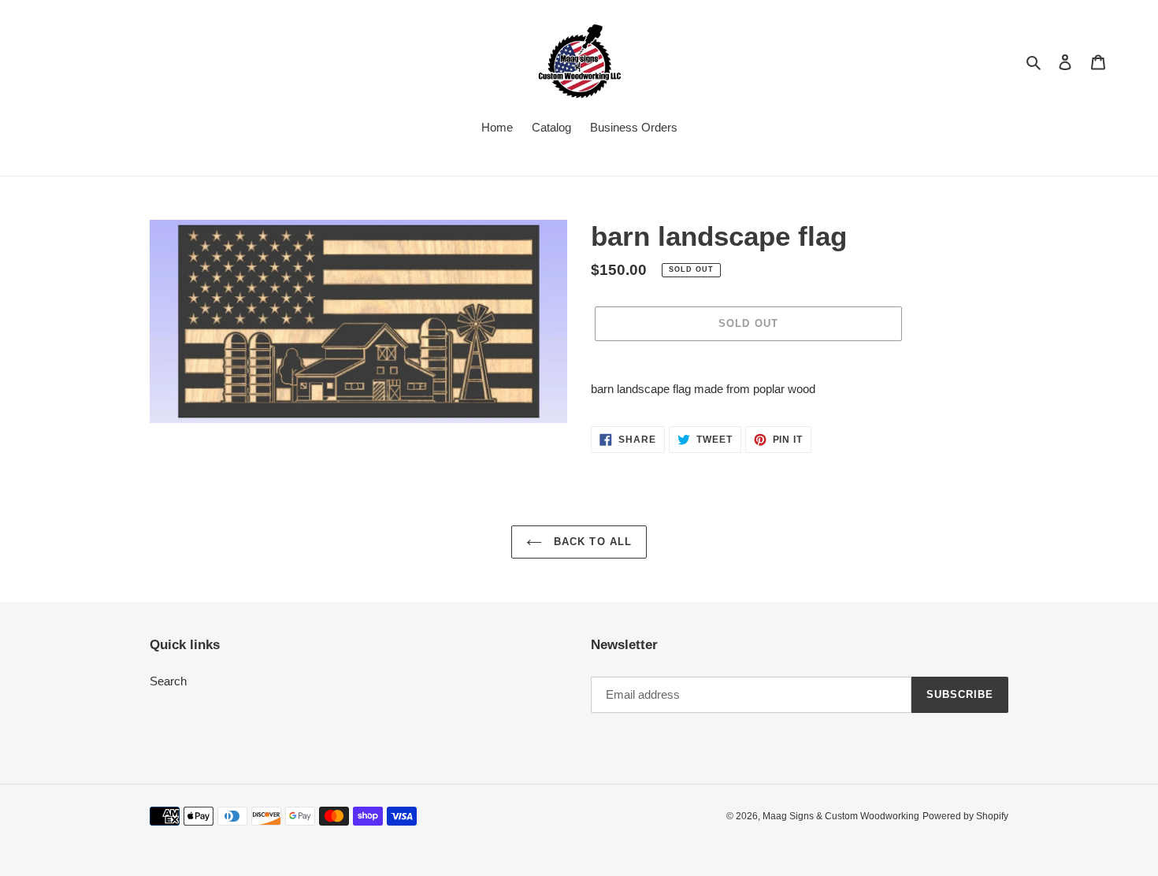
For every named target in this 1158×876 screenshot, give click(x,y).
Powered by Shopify (965, 816)
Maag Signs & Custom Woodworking (841, 816)
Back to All (590, 542)
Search (168, 681)
